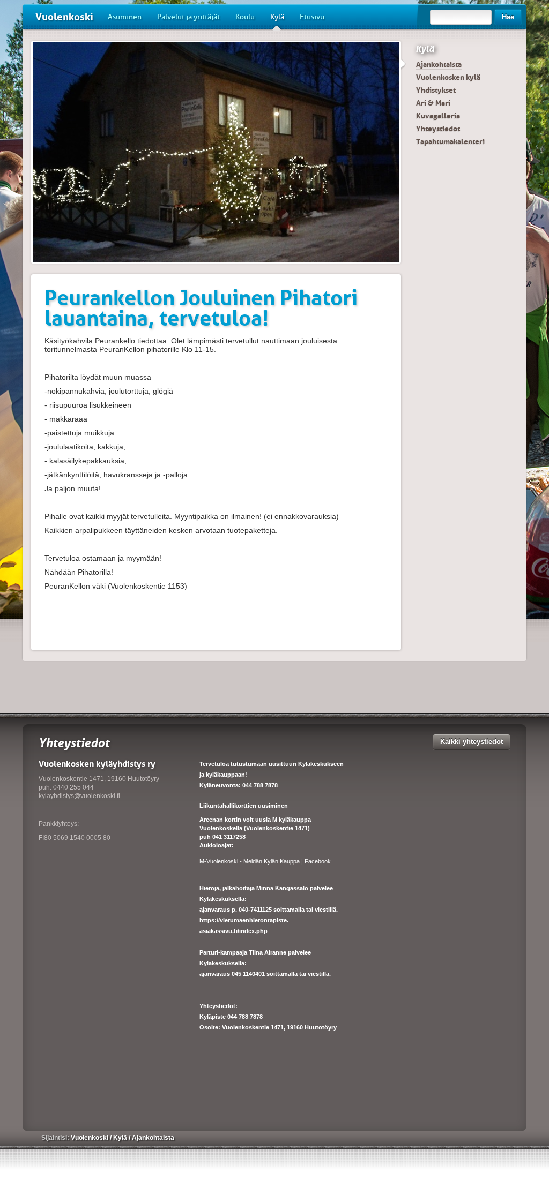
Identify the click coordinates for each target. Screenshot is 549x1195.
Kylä (277, 16)
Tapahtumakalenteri (450, 141)
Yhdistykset (436, 90)
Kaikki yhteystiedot (471, 742)
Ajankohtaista (439, 64)
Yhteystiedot (438, 128)
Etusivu (312, 16)
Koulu (245, 16)
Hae (508, 17)
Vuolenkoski (64, 17)
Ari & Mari (433, 103)
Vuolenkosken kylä (448, 77)
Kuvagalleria (438, 116)
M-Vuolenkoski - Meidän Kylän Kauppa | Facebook (265, 861)
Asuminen (125, 16)
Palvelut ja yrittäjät (188, 16)
